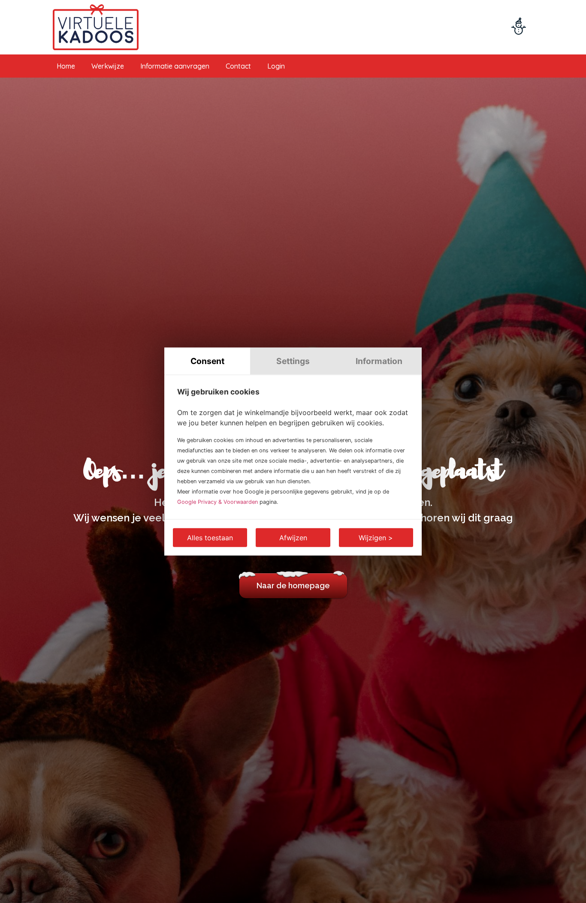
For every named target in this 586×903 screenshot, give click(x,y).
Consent (207, 361)
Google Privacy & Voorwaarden (217, 501)
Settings (293, 361)
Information (379, 361)
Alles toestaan (210, 537)
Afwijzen (293, 537)
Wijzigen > (376, 537)
